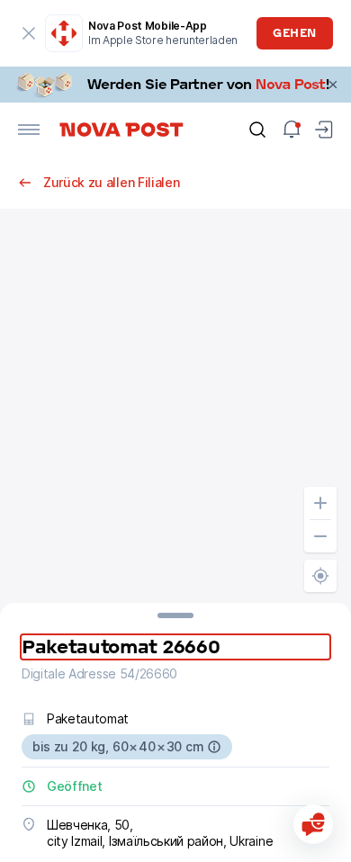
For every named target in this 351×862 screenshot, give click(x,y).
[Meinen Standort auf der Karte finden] (320, 576)
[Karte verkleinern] (320, 536)
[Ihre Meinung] (313, 824)
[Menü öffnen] (29, 129)
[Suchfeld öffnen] (257, 129)
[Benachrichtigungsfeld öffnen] (292, 130)
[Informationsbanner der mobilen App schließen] (29, 33)
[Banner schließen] (333, 84)
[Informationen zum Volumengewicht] (214, 747)
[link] (175, 85)
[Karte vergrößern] (320, 503)
